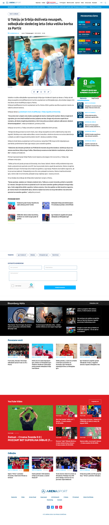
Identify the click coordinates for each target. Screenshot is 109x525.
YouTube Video (15, 401)
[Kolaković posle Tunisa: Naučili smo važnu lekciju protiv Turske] (11, 205)
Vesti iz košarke (90, 103)
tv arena (47, 514)
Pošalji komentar (60, 287)
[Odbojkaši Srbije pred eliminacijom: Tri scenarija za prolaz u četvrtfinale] (46, 205)
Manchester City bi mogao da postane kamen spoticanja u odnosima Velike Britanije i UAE (20, 327)
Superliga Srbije (90, 122)
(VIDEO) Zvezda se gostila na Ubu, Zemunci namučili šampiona (92, 135)
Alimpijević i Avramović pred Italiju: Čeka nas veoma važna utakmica (93, 107)
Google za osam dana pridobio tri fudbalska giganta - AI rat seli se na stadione (88, 329)
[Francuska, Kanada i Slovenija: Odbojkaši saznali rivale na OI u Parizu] (18, 351)
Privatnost (76, 497)
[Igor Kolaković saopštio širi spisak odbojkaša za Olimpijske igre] (46, 217)
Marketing (50, 500)
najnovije (14, 497)
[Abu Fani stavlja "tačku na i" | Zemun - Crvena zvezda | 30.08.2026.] (66, 411)
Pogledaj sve (94, 303)
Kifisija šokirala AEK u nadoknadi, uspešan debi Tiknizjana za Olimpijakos (59, 7)
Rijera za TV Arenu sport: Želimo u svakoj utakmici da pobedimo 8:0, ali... (92, 126)
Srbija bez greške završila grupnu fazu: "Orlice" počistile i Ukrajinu (90, 475)
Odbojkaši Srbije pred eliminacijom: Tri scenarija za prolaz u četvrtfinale (62, 204)
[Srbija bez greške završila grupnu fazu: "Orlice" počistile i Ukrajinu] (90, 464)
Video (82, 2)
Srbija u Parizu (36, 357)
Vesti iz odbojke (13, 14)
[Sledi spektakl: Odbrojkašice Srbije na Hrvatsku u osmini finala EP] (42, 464)
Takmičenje (55, 255)
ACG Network (55, 497)
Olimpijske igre (43, 255)
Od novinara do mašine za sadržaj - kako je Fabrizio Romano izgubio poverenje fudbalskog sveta (88, 320)
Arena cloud (88, 2)
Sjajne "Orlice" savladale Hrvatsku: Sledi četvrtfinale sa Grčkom (17, 476)
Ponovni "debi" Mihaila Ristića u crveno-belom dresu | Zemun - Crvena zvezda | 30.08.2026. (66, 443)
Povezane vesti (14, 199)
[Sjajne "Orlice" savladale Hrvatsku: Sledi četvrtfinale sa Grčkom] (18, 464)
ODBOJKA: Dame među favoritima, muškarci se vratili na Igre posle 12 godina (27, 217)
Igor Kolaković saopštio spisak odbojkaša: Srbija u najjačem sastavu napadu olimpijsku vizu (90, 363)
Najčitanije (95, 98)
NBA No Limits (70, 2)
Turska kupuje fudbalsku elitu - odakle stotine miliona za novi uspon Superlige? (49, 326)
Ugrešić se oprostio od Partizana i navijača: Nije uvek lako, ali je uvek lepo (92, 144)
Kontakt (59, 500)
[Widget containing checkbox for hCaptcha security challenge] (22, 286)
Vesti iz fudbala (90, 112)
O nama (66, 497)
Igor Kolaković (22, 255)
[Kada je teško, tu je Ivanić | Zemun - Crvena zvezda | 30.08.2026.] (90, 433)
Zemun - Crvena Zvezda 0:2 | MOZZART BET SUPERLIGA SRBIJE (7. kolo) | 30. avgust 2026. (29, 439)
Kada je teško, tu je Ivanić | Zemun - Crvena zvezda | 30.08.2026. (90, 442)
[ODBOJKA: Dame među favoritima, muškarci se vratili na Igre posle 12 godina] (11, 217)
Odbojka (32, 255)
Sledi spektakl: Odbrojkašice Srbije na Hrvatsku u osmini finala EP (41, 476)
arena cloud (32, 497)
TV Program (63, 2)
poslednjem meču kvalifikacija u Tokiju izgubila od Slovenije (39, 112)
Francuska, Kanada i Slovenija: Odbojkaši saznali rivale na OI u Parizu (17, 363)
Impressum (43, 497)
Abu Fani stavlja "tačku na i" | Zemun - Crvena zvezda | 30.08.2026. (65, 421)
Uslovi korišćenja (88, 497)
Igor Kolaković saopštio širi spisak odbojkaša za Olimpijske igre (61, 216)
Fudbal (43, 2)
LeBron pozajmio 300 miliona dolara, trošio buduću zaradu (86, 310)
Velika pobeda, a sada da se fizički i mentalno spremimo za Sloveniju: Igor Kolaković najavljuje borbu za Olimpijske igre (66, 364)
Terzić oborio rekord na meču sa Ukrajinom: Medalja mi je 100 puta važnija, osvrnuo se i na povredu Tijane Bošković (66, 477)
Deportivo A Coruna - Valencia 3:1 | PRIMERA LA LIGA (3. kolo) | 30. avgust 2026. (90, 421)
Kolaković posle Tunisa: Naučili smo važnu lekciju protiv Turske (28, 204)
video (23, 497)
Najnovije (38, 2)
